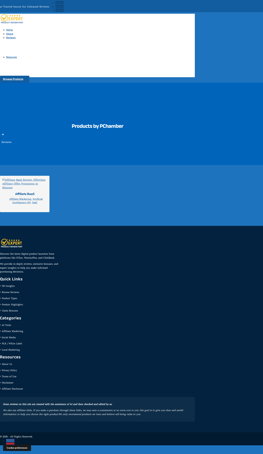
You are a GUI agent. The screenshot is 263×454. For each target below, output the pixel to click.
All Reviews (18, 43)
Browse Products (13, 79)
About (9, 33)
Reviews (11, 37)
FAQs (15, 74)
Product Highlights (23, 54)
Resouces (11, 57)
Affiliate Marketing (20, 198)
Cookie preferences (17, 448)
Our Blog (17, 70)
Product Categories (23, 50)
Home (9, 29)
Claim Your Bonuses (23, 66)
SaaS (34, 202)
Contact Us (18, 62)
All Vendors (18, 46)
